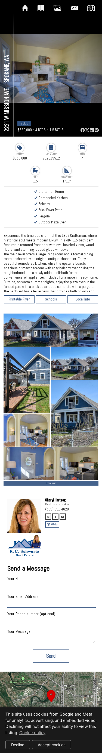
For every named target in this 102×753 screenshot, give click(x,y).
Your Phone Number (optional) (31, 614)
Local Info (83, 299)
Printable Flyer (19, 299)
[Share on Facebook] (82, 130)
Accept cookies (51, 744)
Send (50, 655)
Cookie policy (32, 732)
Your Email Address (23, 596)
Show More (51, 483)
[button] (51, 702)
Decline (17, 744)
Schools (51, 299)
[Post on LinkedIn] (91, 130)
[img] (25, 8)
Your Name (15, 578)
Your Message (18, 631)
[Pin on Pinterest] (96, 130)
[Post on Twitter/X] (87, 130)
